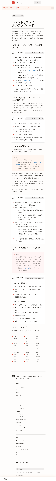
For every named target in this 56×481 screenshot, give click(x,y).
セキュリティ (19, 472)
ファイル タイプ (30, 70)
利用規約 (31, 472)
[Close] (52, 8)
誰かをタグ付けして (29, 80)
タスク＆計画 (20, 15)
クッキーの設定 (37, 472)
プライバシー (25, 472)
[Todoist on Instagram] (23, 463)
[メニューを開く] (42, 2)
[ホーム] (13, 2)
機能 (14, 15)
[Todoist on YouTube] (17, 463)
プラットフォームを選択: (17, 52)
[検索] (31, 2)
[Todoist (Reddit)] (27, 463)
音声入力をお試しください (24, 8)
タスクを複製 (26, 268)
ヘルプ (20, 2)
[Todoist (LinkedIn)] (20, 463)
